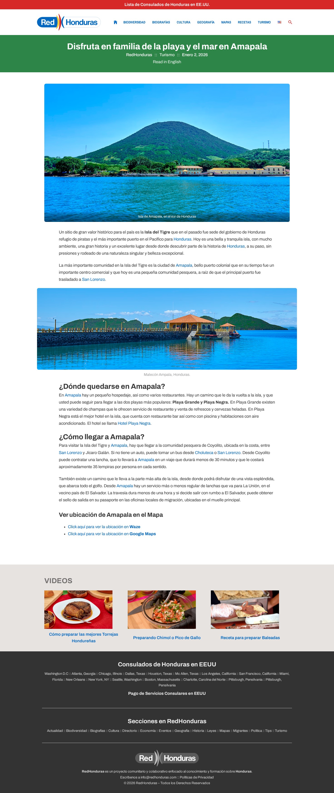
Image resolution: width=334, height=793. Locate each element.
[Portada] (69, 22)
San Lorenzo (93, 279)
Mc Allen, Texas (187, 673)
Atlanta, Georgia (83, 673)
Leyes (211, 731)
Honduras (182, 239)
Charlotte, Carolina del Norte (204, 679)
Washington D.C (56, 673)
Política (256, 731)
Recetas (244, 22)
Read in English (167, 62)
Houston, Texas (160, 673)
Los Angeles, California (219, 673)
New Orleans (75, 679)
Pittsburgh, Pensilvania (245, 679)
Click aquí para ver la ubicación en (104, 526)
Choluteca (204, 452)
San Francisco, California (257, 673)
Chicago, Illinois (110, 673)
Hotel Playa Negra (134, 423)
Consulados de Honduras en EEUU (167, 664)
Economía (148, 731)
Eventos (165, 731)
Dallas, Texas (135, 673)
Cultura (183, 22)
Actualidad (55, 731)
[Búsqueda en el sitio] (290, 22)
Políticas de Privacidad (197, 777)
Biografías (161, 22)
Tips (268, 731)
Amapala (184, 265)
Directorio (129, 731)
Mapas (226, 22)
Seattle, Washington (127, 679)
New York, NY (98, 679)
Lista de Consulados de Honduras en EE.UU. (167, 4)
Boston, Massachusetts (162, 679)
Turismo (264, 22)
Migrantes (240, 731)
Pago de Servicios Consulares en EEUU (167, 693)
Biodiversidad (134, 22)
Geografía (205, 22)
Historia (198, 731)
